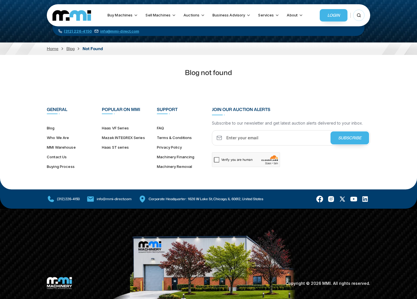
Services (266, 15)
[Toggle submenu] (136, 15)
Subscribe (349, 137)
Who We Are (58, 137)
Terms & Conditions (174, 137)
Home (52, 48)
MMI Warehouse (61, 147)
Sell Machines (158, 15)
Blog (70, 48)
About (292, 15)
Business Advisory (228, 15)
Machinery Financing (175, 157)
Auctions (191, 15)
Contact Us (57, 157)
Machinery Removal (174, 166)
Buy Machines (120, 15)
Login (333, 15)
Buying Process (61, 166)
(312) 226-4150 (68, 199)
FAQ (160, 128)
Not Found (93, 48)
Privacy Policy (169, 147)
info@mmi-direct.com (114, 199)
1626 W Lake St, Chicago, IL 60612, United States (225, 199)
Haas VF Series (115, 128)
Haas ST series (115, 147)
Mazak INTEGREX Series (123, 137)
